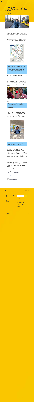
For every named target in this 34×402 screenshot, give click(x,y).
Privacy (26, 213)
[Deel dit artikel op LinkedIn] (11, 175)
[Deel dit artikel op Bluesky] (7, 175)
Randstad (11, 172)
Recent (6, 195)
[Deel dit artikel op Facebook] (10, 175)
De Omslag (13, 196)
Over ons (13, 195)
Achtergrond (8, 172)
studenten (14, 172)
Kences (13, 103)
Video (6, 200)
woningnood (17, 172)
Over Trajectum (7, 201)
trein (15, 172)
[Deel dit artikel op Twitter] (9, 175)
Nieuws (6, 196)
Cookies (28, 213)
